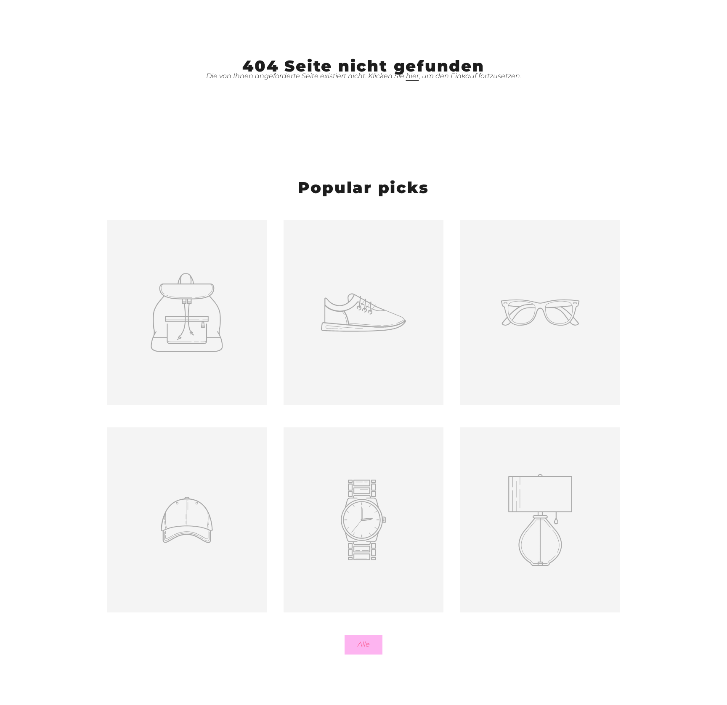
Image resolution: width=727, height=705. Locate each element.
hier (412, 76)
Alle (364, 644)
